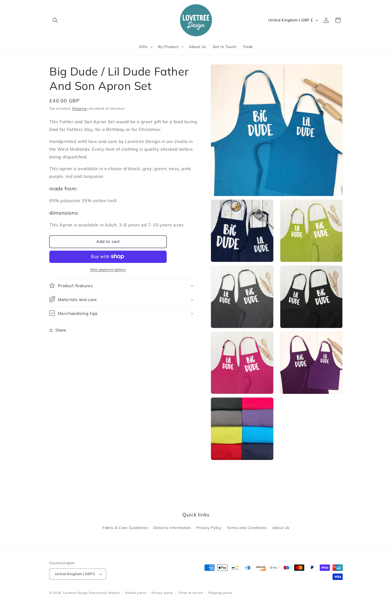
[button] (55, 20)
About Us (281, 527)
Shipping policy (220, 593)
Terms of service (190, 593)
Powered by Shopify (104, 593)
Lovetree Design (75, 593)
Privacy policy (162, 593)
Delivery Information (172, 527)
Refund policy (135, 593)
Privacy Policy (209, 527)
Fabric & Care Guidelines (125, 527)
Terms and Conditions (247, 527)
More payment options (108, 269)
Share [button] (60, 330)
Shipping (79, 108)
